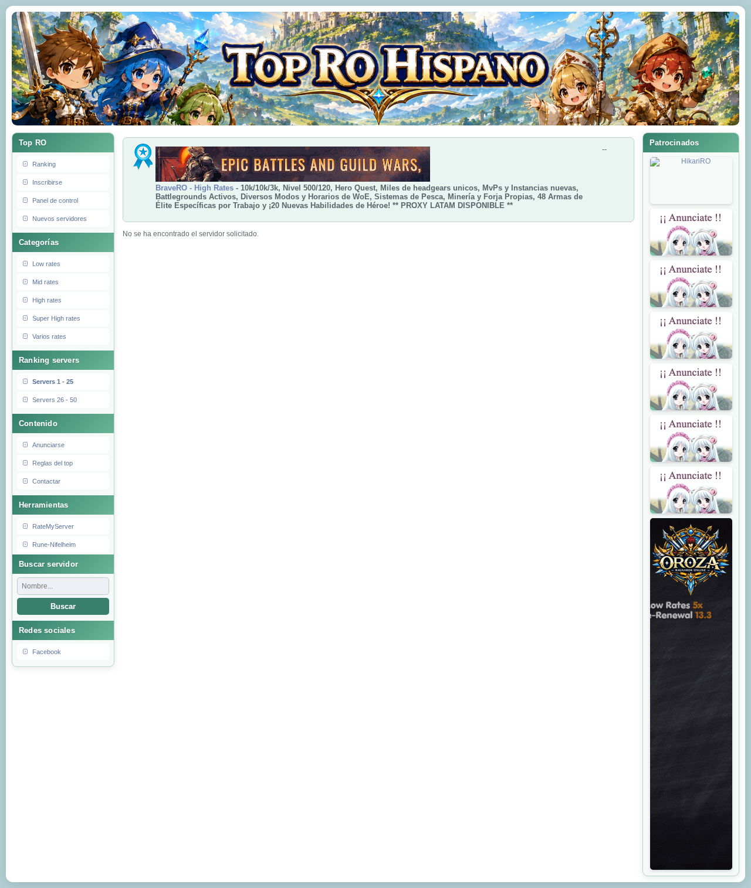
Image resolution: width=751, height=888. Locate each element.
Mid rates (45, 281)
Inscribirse (47, 182)
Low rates (46, 263)
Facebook (46, 651)
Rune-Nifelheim (54, 544)
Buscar (63, 606)
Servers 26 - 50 (54, 399)
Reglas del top (52, 463)
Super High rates (56, 318)
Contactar (46, 481)
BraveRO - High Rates (194, 187)
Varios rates (49, 336)
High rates (47, 300)
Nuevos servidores (59, 218)
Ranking (44, 164)
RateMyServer (53, 526)
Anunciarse (48, 444)
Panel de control (55, 200)
